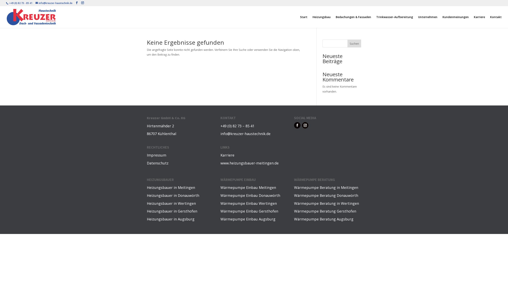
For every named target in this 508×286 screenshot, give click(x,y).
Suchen (354, 43)
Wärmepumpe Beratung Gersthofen (325, 211)
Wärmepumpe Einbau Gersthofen (249, 211)
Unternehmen (427, 17)
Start (303, 17)
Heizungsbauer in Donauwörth (173, 195)
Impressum (156, 155)
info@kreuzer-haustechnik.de (245, 133)
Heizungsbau (322, 17)
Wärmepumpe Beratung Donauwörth (326, 195)
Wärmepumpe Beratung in (317, 187)
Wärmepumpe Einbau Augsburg (247, 219)
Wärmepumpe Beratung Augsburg (323, 219)
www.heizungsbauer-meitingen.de (249, 163)
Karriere (479, 17)
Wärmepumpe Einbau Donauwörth (250, 195)
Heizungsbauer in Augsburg (170, 219)
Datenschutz (157, 163)
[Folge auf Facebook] (297, 125)
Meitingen (186, 187)
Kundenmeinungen (456, 17)
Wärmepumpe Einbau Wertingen (248, 203)
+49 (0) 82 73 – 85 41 (237, 126)
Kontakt (496, 17)
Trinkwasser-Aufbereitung (394, 17)
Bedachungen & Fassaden (353, 17)
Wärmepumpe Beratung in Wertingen (326, 203)
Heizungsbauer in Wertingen (171, 203)
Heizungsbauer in (162, 187)
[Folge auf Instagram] (305, 125)
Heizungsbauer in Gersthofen (172, 211)
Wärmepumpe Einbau (239, 187)
